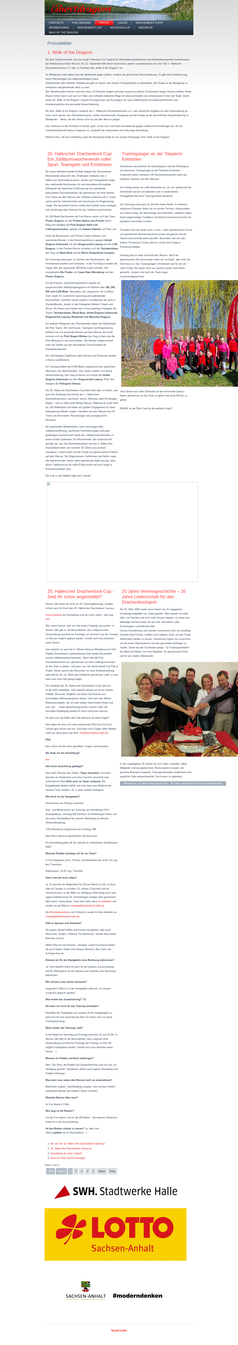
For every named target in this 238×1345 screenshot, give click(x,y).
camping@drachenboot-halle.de (87, 905)
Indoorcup (145, 27)
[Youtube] (126, 1336)
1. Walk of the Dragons (69, 52)
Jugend (122, 22)
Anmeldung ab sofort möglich (66, 1153)
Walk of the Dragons (63, 32)
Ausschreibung (54, 615)
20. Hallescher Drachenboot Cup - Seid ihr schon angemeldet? (80, 594)
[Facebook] (105, 1336)
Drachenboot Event (149, 22)
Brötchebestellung (59, 912)
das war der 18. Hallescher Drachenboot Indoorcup (77, 1143)
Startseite (56, 22)
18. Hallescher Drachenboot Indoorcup (70, 1148)
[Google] (119, 1336)
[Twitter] (112, 1336)
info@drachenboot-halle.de (93, 732)
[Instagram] (133, 1336)
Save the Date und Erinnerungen (67, 1158)
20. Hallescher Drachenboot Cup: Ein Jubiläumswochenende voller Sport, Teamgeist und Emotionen (79, 159)
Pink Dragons (81, 22)
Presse (104, 22)
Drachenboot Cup (89, 27)
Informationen (59, 27)
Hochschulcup (120, 27)
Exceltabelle (104, 901)
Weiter (101, 1171)
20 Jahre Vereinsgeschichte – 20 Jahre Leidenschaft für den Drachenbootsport (154, 597)
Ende (112, 1171)
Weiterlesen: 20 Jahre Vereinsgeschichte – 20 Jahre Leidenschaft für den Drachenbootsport (173, 783)
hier (47, 619)
